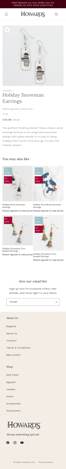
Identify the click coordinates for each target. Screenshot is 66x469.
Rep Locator (13, 355)
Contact (11, 340)
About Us (11, 333)
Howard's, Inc (28, 462)
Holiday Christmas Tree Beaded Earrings (13, 249)
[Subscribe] (55, 302)
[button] (6, 14)
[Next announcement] (60, 4)
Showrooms (13, 410)
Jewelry (10, 389)
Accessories (13, 403)
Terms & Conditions (18, 347)
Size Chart (12, 375)
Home (9, 396)
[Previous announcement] (5, 4)
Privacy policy (46, 462)
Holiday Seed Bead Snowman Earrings (47, 205)
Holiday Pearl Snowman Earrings (13, 205)
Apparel (11, 382)
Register (11, 326)
